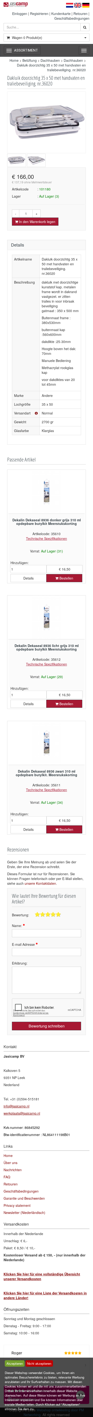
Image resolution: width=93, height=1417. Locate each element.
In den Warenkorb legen (36, 221)
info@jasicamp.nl (16, 1106)
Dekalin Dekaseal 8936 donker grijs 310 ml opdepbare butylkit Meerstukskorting (46, 522)
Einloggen (19, 13)
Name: (17, 925)
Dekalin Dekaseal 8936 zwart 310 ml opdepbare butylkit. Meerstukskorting (46, 773)
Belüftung (29, 60)
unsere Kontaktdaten (40, 883)
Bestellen (65, 578)
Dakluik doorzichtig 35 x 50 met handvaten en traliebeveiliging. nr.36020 (51, 67)
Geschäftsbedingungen (71, 18)
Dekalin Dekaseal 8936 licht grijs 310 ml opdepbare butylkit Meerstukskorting (47, 647)
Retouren (80, 13)
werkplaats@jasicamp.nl (22, 1113)
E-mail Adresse (24, 944)
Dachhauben (50, 60)
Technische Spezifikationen (46, 538)
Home (14, 60)
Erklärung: (19, 963)
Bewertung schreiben (47, 1026)
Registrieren (39, 13)
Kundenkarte (61, 13)
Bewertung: (20, 915)
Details (28, 578)
